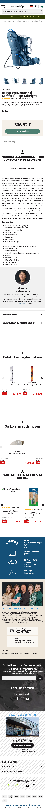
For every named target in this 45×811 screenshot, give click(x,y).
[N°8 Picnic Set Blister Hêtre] (33, 497)
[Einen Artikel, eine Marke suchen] (41, 11)
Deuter (6, 89)
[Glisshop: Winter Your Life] (17, 6)
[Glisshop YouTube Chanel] (27, 699)
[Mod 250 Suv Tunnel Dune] (17, 443)
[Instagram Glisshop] (22, 699)
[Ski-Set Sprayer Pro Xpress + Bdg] (32, 374)
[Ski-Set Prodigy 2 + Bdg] (12, 374)
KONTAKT (23, 631)
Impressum (8, 805)
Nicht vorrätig (22, 131)
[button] (22, 314)
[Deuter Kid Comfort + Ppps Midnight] (22, 49)
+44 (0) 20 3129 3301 (21, 304)
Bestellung (10, 762)
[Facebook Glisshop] (17, 699)
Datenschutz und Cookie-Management (26, 805)
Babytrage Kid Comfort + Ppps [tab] (23, 168)
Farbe (5, 111)
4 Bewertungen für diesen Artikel (20, 98)
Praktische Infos (14, 771)
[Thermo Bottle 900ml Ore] (11, 496)
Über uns (8, 766)
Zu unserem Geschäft (22, 745)
